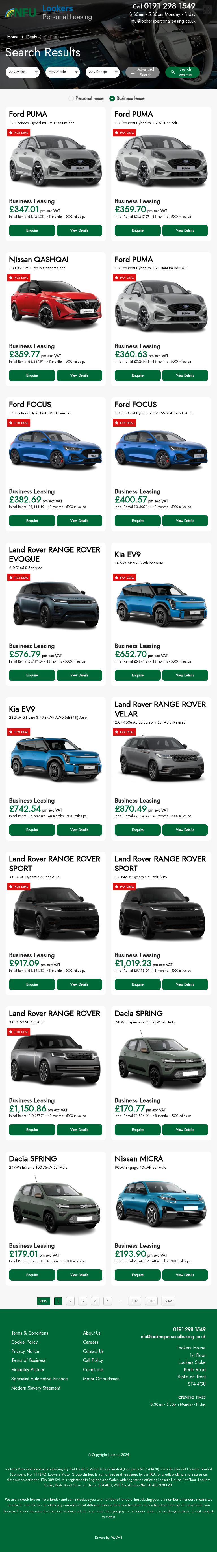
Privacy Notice (25, 1351)
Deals (31, 37)
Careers (90, 1342)
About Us (92, 1333)
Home (13, 36)
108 (151, 1301)
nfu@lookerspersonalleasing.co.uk (173, 1336)
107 (135, 1301)
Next (168, 1301)
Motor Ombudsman (101, 1378)
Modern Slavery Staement (35, 1388)
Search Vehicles (185, 72)
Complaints (93, 1369)
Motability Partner (27, 1369)
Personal (89, 98)
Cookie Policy (24, 1342)
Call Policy (93, 1360)
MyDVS (116, 1537)
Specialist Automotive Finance (39, 1378)
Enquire (32, 230)
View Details (79, 230)
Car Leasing (55, 37)
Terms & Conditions (29, 1333)
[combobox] (23, 72)
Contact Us (93, 1351)
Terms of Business (28, 1360)
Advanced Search (145, 72)
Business (130, 98)
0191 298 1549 (162, 9)
